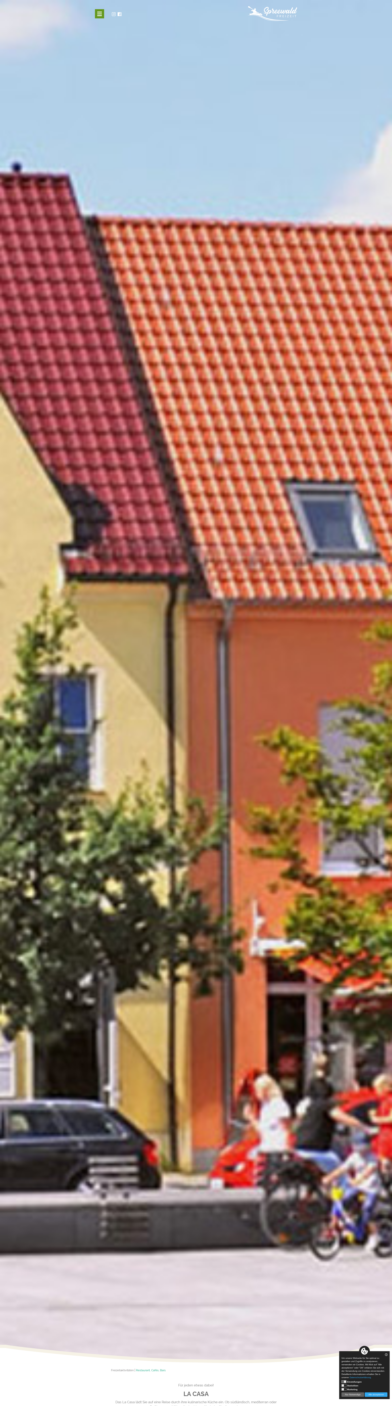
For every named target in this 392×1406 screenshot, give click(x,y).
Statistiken (352, 1385)
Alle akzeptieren (376, 1394)
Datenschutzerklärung (360, 1377)
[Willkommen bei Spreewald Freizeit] (272, 13)
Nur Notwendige (353, 1394)
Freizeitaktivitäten (122, 1370)
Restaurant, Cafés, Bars (151, 1370)
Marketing (352, 1389)
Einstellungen (354, 1382)
